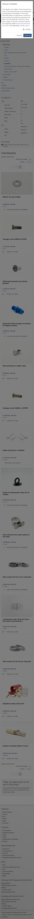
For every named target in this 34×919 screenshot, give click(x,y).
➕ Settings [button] (26, 29)
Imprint (27, 25)
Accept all (27, 35)
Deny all (19, 35)
